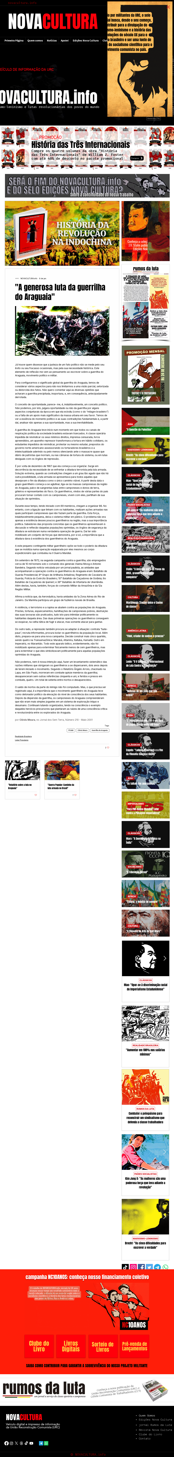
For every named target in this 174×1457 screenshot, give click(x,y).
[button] (168, 7)
